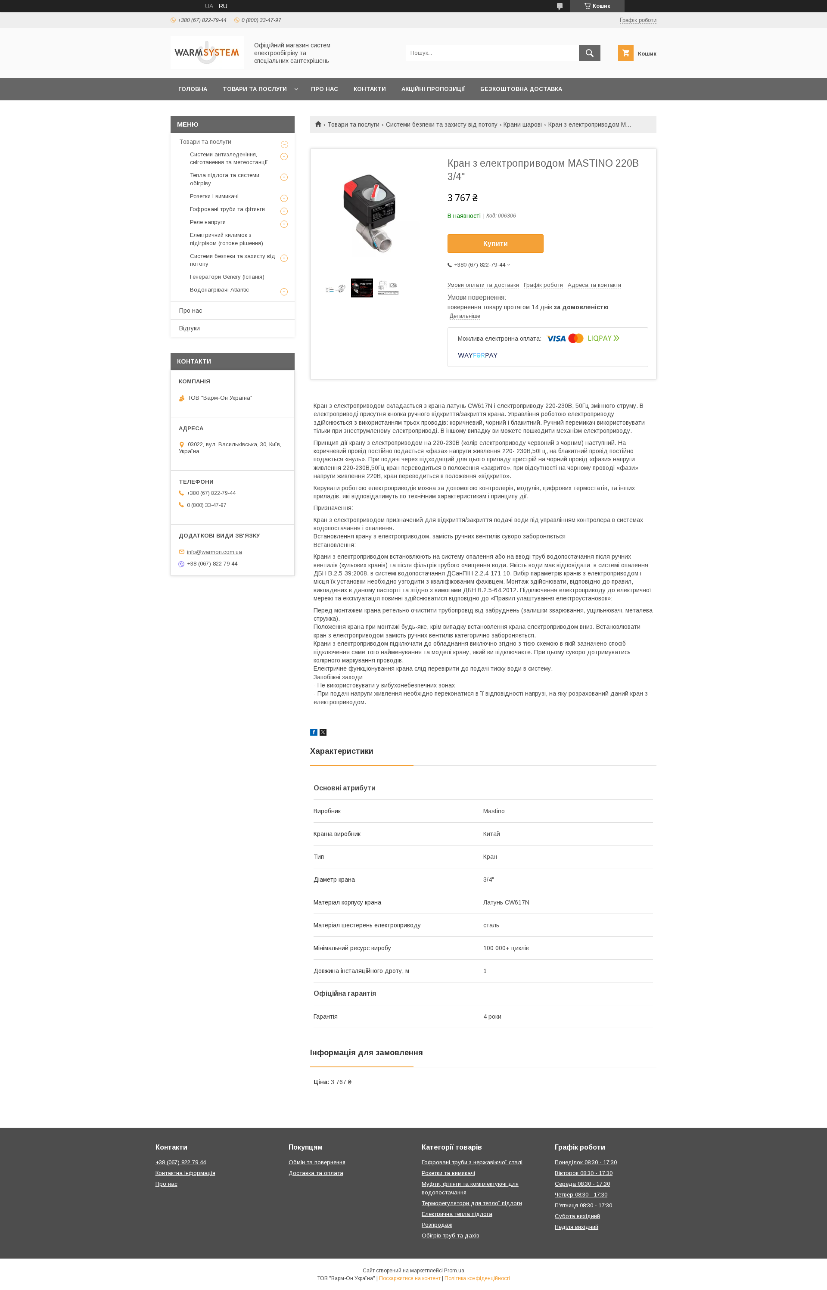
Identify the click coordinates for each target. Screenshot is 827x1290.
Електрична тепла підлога (457, 1214)
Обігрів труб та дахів (450, 1235)
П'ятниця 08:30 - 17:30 (583, 1205)
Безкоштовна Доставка (521, 89)
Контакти (370, 89)
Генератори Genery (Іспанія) (227, 277)
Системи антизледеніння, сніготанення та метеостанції (229, 158)
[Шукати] (589, 53)
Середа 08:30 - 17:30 (582, 1184)
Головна (192, 89)
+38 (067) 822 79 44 (180, 1162)
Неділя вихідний (576, 1227)
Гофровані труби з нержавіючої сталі (472, 1162)
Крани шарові (523, 124)
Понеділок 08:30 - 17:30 (586, 1162)
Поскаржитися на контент (410, 1278)
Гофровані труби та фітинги (227, 209)
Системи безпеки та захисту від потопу (441, 124)
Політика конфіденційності (477, 1278)
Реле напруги (208, 222)
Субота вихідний (577, 1216)
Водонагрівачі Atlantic (219, 289)
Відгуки (189, 328)
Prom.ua (454, 1271)
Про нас (324, 89)
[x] (323, 733)
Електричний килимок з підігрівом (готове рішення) (226, 239)
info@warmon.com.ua (214, 551)
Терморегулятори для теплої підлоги (472, 1203)
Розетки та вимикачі (448, 1173)
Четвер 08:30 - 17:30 (581, 1194)
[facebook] (313, 733)
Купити (495, 243)
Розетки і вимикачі (214, 196)
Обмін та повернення (317, 1162)
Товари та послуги (255, 89)
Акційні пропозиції (433, 89)
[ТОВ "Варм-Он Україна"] (207, 66)
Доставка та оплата (316, 1173)
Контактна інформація (185, 1173)
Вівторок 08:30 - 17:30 (583, 1173)
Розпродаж (437, 1225)
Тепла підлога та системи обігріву (224, 179)
